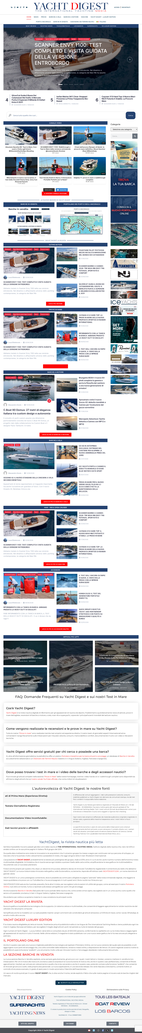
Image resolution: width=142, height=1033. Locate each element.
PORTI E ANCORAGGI (43, 22)
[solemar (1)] (124, 393)
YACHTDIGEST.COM (111, 871)
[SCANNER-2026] (124, 289)
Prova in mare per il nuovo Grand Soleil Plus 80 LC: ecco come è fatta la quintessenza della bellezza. (91, 486)
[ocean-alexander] (124, 363)
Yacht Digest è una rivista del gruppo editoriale (70, 996)
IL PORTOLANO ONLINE (21, 940)
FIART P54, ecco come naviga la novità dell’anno (117, 683)
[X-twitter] (107, 1030)
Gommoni (8, 249)
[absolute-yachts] (124, 373)
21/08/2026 (84, 258)
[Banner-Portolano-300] (124, 222)
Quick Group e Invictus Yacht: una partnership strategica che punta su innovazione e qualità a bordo (90, 614)
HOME (29, 17)
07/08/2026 (84, 428)
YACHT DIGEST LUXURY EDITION (27, 920)
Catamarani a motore (44, 36)
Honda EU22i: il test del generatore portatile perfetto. (90, 595)
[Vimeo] (112, 1030)
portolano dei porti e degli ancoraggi (82, 204)
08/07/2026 (84, 474)
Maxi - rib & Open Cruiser (55, 507)
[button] (12, 59)
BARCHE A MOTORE (71, 17)
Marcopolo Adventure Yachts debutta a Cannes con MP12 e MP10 (92, 421)
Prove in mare (45, 249)
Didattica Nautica (34, 643)
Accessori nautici (10, 574)
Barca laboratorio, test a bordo (26, 574)
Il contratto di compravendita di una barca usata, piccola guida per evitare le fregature (117, 656)
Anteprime (100, 669)
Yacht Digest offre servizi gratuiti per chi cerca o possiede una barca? (57, 751)
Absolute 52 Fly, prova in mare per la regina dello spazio (25, 683)
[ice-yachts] (124, 304)
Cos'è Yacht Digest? (20, 708)
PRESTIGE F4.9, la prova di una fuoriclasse (71, 684)
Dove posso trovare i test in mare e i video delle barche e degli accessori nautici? (66, 772)
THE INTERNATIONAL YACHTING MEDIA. (70, 1000)
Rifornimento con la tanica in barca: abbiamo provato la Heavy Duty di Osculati (92, 335)
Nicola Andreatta (19, 103)
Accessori (55, 570)
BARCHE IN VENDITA (60, 22)
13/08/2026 (30, 473)
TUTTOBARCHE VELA (102, 646)
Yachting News (46, 26)
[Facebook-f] (103, 1030)
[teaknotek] (124, 268)
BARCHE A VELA (55, 17)
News (57, 36)
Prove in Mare (55, 310)
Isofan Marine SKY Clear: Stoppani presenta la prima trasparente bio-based (27, 98)
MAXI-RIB (84, 17)
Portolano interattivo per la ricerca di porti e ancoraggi (84, 756)
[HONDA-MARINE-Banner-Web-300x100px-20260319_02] (124, 314)
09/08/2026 (84, 341)
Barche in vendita (29, 204)
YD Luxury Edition (109, 26)
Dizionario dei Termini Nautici (82, 22)
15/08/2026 (30, 405)
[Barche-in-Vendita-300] (124, 195)
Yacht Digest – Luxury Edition (103, 17)
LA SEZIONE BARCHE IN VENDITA (28, 954)
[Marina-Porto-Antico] (124, 245)
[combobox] (66, 115)
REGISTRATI (126, 7)
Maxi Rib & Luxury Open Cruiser (22, 249)
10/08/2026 (84, 326)
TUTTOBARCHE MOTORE (123, 643)
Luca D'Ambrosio (108, 103)
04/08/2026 (84, 602)
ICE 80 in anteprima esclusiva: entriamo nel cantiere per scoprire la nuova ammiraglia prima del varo (92, 450)
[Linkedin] (94, 1030)
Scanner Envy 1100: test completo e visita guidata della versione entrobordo (117, 98)
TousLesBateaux (63, 26)
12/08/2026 (84, 392)
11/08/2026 (84, 411)
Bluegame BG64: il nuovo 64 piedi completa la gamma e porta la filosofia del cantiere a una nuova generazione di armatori (92, 383)
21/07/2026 (84, 459)
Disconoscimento (24, 990)
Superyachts (92, 26)
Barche (23, 643)
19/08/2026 (84, 297)
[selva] (124, 298)
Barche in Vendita (127, 756)
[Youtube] (89, 1030)
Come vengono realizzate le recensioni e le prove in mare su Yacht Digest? (61, 728)
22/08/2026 (29, 277)
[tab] (71, 707)
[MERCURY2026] (124, 342)
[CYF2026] (124, 167)
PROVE (43, 17)
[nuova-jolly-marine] (124, 279)
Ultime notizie (55, 245)
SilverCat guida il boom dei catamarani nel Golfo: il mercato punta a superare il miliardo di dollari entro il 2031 (69, 54)
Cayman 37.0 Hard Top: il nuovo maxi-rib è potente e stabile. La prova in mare (74, 98)
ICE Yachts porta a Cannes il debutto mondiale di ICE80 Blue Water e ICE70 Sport (92, 468)
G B (68, 688)
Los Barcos (78, 26)
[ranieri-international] (124, 353)
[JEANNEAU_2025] (124, 258)
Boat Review (31, 26)
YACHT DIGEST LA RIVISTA (23, 901)
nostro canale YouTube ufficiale (44, 779)
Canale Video (55, 123)
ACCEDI (117, 7)
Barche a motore (55, 372)
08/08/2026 (84, 360)
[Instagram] (98, 1030)
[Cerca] (135, 136)
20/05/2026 (84, 622)
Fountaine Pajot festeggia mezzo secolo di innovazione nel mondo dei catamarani (92, 252)
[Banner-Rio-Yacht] (124, 383)
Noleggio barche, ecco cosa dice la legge (25, 658)
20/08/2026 (84, 276)
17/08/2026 (84, 539)
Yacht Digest (11, 713)
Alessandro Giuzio (65, 103)
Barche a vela (55, 440)
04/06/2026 (84, 495)
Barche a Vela (9, 445)
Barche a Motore (11, 377)
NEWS (36, 17)
